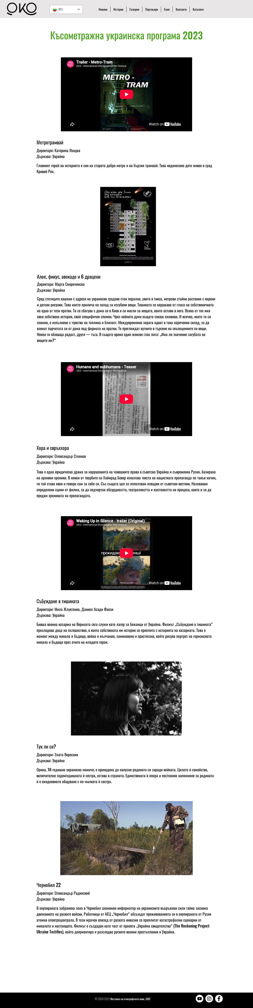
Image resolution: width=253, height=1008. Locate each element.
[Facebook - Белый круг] (219, 998)
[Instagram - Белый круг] (209, 998)
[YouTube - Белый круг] (199, 998)
